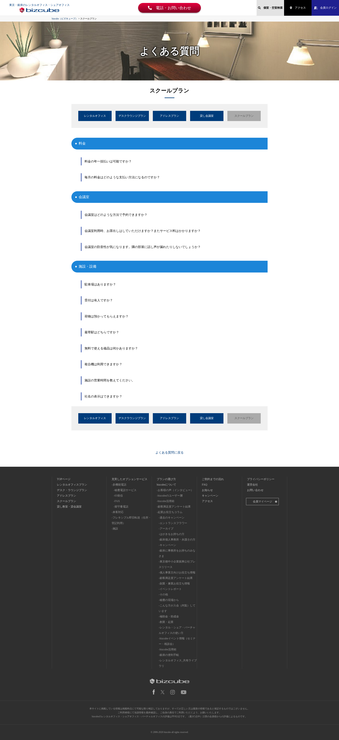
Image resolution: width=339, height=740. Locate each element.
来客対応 (118, 512)
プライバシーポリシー (260, 479)
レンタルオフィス (95, 115)
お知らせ (207, 490)
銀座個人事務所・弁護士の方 (177, 539)
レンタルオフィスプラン (72, 484)
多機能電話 (119, 484)
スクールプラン (66, 501)
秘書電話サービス (126, 490)
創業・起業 (166, 622)
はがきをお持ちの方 (172, 534)
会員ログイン (327, 7)
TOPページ (63, 479)
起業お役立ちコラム (170, 512)
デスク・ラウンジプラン (72, 490)
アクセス (299, 7)
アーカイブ (166, 528)
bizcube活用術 (166, 501)
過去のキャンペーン (172, 517)
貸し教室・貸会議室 (69, 506)
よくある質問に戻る (169, 452)
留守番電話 (121, 506)
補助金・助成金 (169, 616)
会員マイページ (262, 501)
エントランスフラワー (173, 523)
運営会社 (252, 484)
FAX (117, 501)
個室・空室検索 (272, 7)
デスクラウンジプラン (132, 115)
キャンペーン (168, 545)
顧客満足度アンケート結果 (174, 506)
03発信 (119, 495)
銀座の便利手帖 (169, 654)
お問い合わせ (255, 490)
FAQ (204, 484)
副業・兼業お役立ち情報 (175, 583)
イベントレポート (171, 589)
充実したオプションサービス (129, 479)
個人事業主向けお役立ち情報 (177, 572)
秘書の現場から (169, 600)
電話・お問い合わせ (171, 8)
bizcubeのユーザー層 (170, 495)
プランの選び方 (166, 479)
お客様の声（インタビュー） (175, 490)
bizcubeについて (166, 484)
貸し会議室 (207, 115)
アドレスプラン (169, 115)
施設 (115, 528)
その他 (164, 594)
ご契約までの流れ (213, 479)
